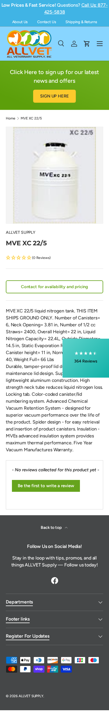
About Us (20, 22)
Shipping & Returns (81, 22)
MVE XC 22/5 (31, 118)
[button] (54, 258)
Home (10, 118)
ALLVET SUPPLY (20, 232)
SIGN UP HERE (54, 96)
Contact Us (46, 22)
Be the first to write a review (46, 485)
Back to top (51, 527)
